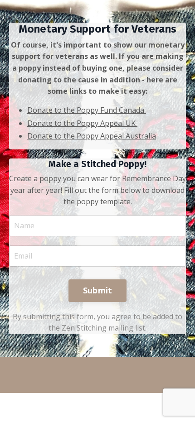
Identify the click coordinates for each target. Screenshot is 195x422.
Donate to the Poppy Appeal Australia (91, 136)
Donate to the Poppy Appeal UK (81, 123)
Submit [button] (97, 290)
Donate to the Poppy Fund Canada (85, 110)
